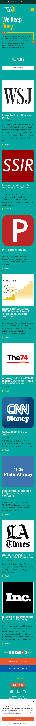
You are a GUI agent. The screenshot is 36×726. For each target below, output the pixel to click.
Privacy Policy (23, 723)
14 (20, 652)
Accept (18, 719)
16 (26, 652)
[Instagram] (24, 691)
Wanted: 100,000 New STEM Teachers (14, 433)
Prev (6, 652)
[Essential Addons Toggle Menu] (31, 68)
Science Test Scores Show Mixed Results (17, 116)
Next (30, 653)
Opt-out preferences (13, 723)
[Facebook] (11, 691)
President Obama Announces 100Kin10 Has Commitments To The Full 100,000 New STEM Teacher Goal (16, 313)
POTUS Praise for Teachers (14, 249)
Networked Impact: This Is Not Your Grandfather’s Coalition (16, 186)
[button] (33, 701)
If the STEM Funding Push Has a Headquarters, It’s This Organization (16, 493)
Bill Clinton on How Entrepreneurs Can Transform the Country (17, 618)
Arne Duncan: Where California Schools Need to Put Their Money (17, 556)
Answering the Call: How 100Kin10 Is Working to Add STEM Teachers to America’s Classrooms (17, 381)
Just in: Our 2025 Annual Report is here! (18, 2)
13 (17, 652)
